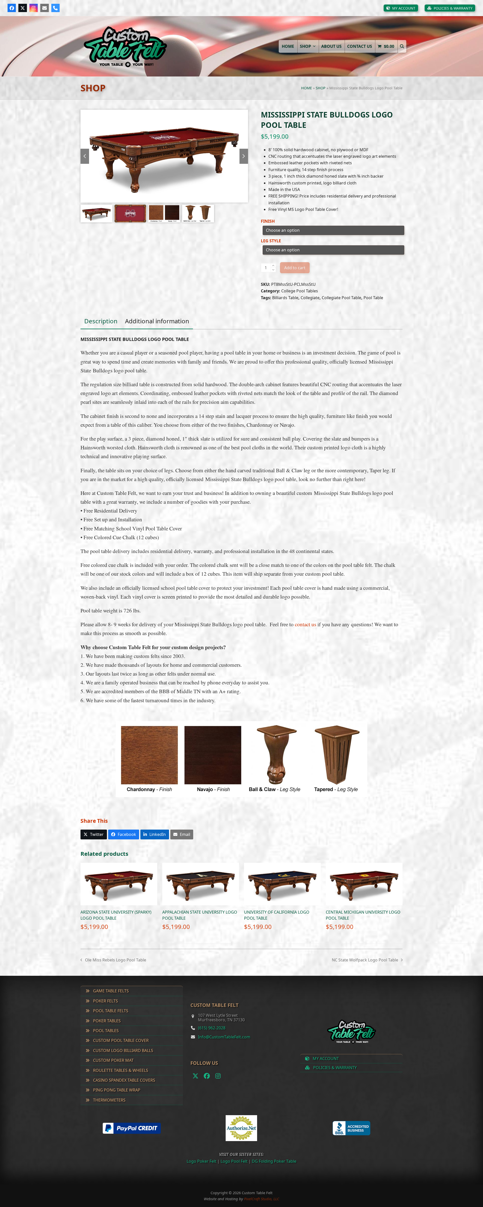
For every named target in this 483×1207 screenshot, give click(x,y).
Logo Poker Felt (201, 1161)
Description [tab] (100, 321)
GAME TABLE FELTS (110, 991)
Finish (268, 221)
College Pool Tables (299, 291)
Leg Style (271, 241)
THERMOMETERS (109, 1100)
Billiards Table (285, 297)
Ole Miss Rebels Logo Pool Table (113, 960)
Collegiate (310, 297)
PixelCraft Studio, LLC (261, 1198)
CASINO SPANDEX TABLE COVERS (123, 1080)
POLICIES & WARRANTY (334, 1067)
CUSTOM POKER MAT (113, 1060)
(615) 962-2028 (211, 1028)
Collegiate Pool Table (341, 297)
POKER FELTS (105, 1001)
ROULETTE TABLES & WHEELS (120, 1070)
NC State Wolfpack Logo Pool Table (365, 960)
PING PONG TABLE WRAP (116, 1090)
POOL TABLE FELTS (110, 1011)
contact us (305, 624)
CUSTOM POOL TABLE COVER (120, 1040)
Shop (321, 88)
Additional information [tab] (157, 321)
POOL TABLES (105, 1030)
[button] (402, 46)
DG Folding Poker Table (274, 1161)
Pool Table (373, 297)
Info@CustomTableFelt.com (224, 1037)
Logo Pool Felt (234, 1161)
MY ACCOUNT (325, 1058)
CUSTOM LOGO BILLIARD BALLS (122, 1050)
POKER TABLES (106, 1021)
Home (306, 88)
